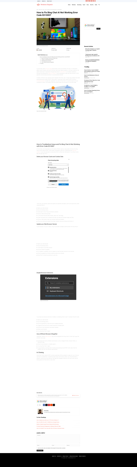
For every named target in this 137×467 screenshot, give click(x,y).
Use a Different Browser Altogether (48, 62)
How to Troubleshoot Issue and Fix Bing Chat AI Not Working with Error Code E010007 (55, 56)
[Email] (54, 405)
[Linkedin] (88, 0)
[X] (93, 0)
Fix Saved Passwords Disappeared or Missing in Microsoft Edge (49, 426)
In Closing (41, 63)
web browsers (48, 336)
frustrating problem (41, 80)
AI (43, 392)
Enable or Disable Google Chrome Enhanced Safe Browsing (48, 424)
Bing (43, 9)
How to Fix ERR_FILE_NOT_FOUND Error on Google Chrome (48, 422)
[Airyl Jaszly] (37, 50)
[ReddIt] (51, 405)
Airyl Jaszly (46, 410)
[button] (99, 4)
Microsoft (40, 9)
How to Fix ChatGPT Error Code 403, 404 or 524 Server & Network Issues (50, 428)
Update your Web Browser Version (48, 59)
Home (37, 9)
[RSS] (91, 0)
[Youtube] (95, 0)
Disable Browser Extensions (46, 60)
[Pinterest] (89, 0)
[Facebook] (86, 0)
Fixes (45, 392)
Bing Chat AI (63, 71)
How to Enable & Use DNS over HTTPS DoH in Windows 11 (48, 420)
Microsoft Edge (48, 68)
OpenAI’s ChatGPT (52, 73)
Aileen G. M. (86, 72)
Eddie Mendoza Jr (86, 77)
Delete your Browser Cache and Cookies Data (49, 58)
